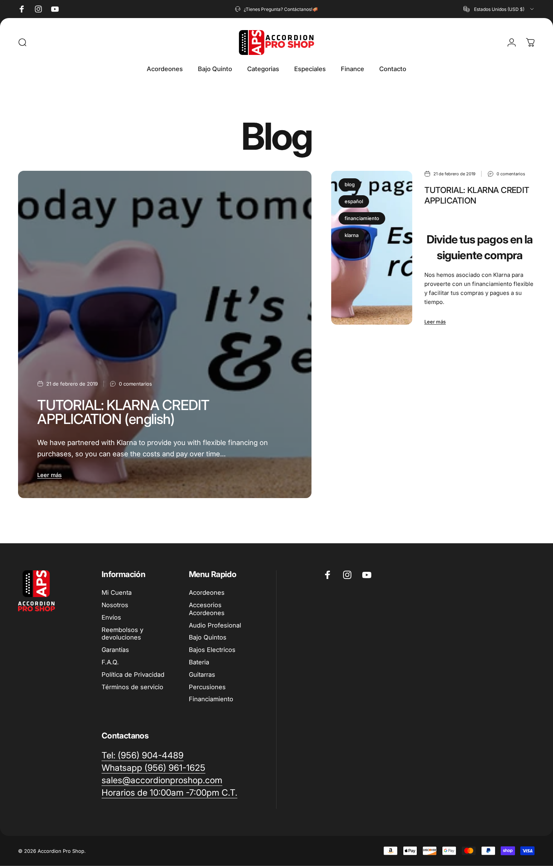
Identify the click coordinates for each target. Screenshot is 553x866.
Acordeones (207, 592)
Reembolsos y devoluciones (122, 633)
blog (350, 184)
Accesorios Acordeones (207, 609)
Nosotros (115, 605)
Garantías (115, 649)
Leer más (49, 475)
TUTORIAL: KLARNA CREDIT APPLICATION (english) (123, 412)
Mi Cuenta (117, 592)
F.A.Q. (110, 662)
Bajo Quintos (207, 637)
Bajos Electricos (212, 649)
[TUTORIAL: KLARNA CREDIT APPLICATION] (372, 248)
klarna (352, 235)
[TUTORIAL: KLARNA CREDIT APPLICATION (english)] (164, 334)
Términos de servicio (132, 687)
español (354, 201)
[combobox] (499, 9)
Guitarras (202, 674)
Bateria (199, 662)
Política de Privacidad (133, 674)
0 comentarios (135, 384)
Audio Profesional (215, 625)
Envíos (111, 617)
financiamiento (362, 218)
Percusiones (207, 687)
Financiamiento (211, 699)
